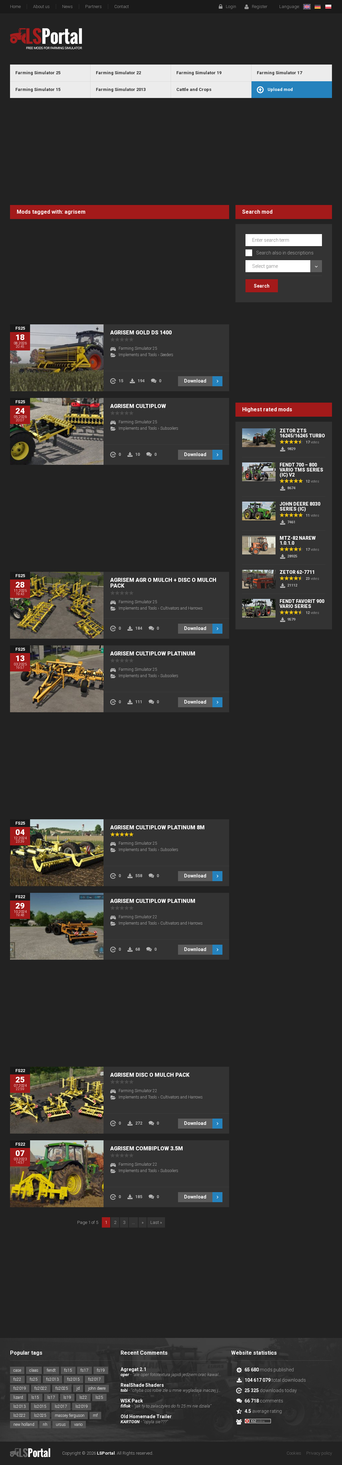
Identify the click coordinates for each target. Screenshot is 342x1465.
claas (33, 1370)
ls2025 (40, 1415)
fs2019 (19, 1388)
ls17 (51, 1397)
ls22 (83, 1397)
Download (195, 381)
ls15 (35, 1397)
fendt (51, 1370)
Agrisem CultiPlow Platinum (152, 901)
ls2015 (40, 1406)
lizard (18, 1397)
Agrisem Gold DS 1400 (141, 332)
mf (95, 1415)
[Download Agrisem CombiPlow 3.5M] (57, 1173)
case (17, 1370)
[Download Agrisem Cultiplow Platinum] (57, 678)
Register (260, 6)
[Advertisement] (171, 151)
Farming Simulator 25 (138, 348)
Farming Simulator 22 (138, 917)
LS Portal (46, 38)
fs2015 (73, 1379)
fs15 (68, 1370)
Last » (156, 1222)
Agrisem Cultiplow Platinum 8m (157, 827)
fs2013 (52, 1379)
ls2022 (19, 1415)
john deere (97, 1388)
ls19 (67, 1397)
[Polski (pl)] (328, 6)
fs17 (84, 1370)
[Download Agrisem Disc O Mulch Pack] (57, 1100)
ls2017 (61, 1406)
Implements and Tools (138, 354)
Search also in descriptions (285, 252)
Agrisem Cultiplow (138, 406)
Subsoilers (169, 428)
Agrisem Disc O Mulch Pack (149, 1075)
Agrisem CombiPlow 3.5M (146, 1148)
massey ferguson (69, 1415)
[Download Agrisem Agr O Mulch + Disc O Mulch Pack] (57, 605)
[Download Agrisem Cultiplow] (57, 431)
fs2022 (40, 1388)
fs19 (101, 1370)
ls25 (99, 1397)
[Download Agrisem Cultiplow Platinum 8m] (57, 852)
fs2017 (94, 1379)
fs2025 (61, 1388)
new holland (23, 1424)
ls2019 (81, 1406)
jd (78, 1388)
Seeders (166, 354)
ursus (61, 1424)
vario (78, 1424)
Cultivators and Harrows (181, 608)
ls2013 (19, 1406)
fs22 (17, 1379)
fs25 (34, 1379)
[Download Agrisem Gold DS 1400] (57, 357)
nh (45, 1424)
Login (231, 6)
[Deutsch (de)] (317, 6)
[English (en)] (307, 6)
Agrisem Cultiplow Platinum (152, 653)
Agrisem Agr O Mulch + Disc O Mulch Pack (163, 583)
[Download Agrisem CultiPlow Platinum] (57, 926)
